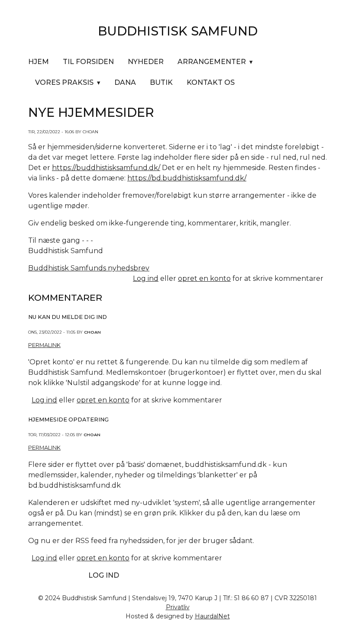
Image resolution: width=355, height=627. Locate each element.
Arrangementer (212, 62)
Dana (125, 82)
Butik (161, 82)
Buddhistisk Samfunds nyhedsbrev (88, 268)
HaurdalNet (212, 616)
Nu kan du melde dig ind (67, 317)
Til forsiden (88, 62)
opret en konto (204, 278)
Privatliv (178, 607)
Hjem (38, 62)
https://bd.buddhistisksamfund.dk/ (186, 178)
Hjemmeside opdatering (68, 419)
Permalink (44, 345)
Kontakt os (211, 82)
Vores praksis (64, 82)
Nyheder (146, 62)
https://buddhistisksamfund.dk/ (106, 168)
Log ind (145, 278)
